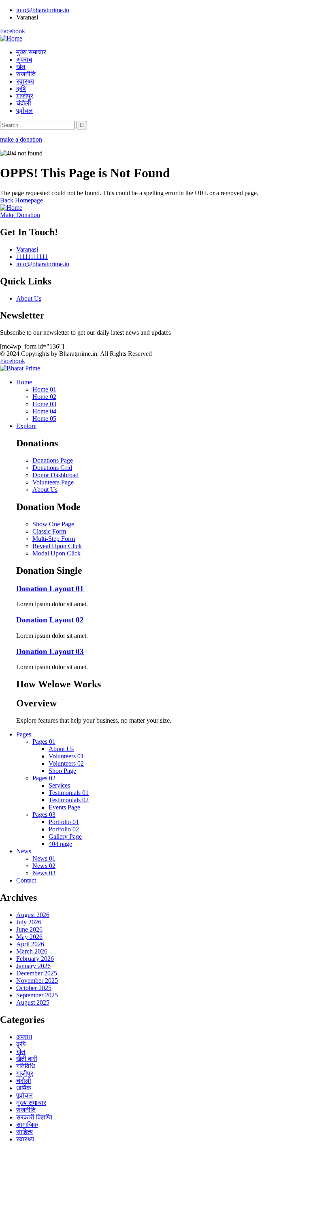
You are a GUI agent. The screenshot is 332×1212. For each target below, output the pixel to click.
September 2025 (37, 995)
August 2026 (32, 914)
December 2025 (36, 973)
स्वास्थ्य (25, 1139)
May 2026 (29, 936)
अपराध (24, 1036)
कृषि (21, 1044)
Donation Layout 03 (50, 651)
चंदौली (23, 1080)
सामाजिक (27, 1124)
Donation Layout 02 (50, 620)
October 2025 (33, 987)
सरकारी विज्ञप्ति (34, 1117)
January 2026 (33, 965)
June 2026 (29, 929)
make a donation (21, 139)
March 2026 (31, 951)
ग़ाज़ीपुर (24, 1073)
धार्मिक (23, 1088)
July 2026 (28, 922)
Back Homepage (21, 200)
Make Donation (20, 214)
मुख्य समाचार (31, 1102)
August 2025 (32, 1002)
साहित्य (24, 1131)
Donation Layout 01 (50, 588)
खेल (21, 1051)
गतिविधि (25, 1066)
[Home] (11, 38)
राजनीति (26, 1110)
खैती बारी (26, 1058)
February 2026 (35, 958)
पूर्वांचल (24, 1095)
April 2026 (30, 944)
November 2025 (37, 980)
